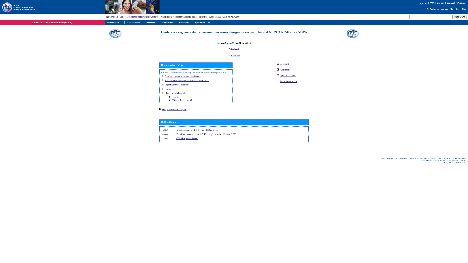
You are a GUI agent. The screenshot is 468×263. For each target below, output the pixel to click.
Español (451, 3)
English (440, 3)
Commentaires (401, 158)
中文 (432, 3)
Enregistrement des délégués (174, 109)
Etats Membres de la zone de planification (183, 76)
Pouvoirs (169, 89)
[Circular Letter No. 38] (182, 100)
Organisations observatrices (177, 84)
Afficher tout (235, 55)
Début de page (387, 158)
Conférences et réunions (137, 17)
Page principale (111, 17)
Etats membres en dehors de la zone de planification (187, 80)
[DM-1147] (177, 97)
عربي (423, 2)
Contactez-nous (415, 158)
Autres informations (288, 81)
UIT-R (122, 17)
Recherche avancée (439, 9)
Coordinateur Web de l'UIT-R (452, 160)
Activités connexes (288, 75)
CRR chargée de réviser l (187, 138)
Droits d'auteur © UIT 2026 (436, 158)
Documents (285, 64)
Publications (285, 69)
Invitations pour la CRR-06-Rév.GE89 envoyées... (198, 130)
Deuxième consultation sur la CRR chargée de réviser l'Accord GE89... (207, 134)
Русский (461, 3)
